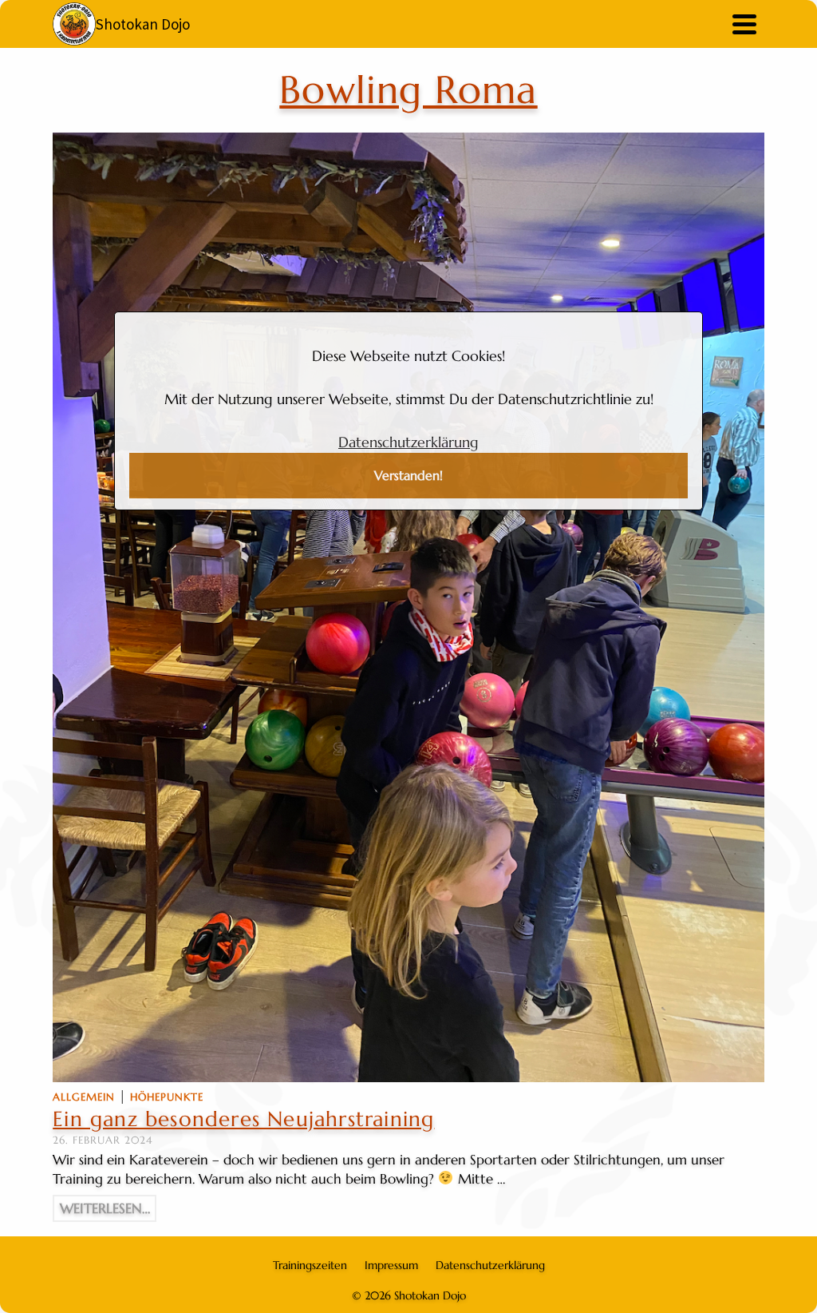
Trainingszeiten (310, 1265)
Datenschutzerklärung (408, 442)
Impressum (391, 1265)
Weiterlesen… (105, 1208)
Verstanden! (408, 475)
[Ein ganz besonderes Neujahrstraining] (408, 607)
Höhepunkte (166, 1097)
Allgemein (84, 1097)
